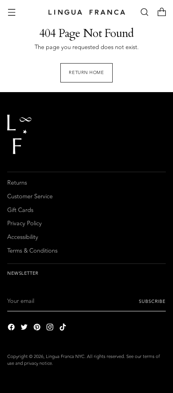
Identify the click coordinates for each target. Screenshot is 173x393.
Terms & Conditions (32, 250)
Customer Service (30, 196)
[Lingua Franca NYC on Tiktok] (63, 328)
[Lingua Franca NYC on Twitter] (25, 328)
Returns (17, 182)
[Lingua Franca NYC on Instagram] (51, 328)
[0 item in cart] (161, 12)
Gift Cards (20, 210)
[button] (144, 12)
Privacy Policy (24, 223)
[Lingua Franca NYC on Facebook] (12, 328)
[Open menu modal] (11, 12)
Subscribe (152, 301)
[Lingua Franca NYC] (86, 12)
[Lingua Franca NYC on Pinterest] (38, 328)
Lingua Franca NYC (65, 356)
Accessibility (22, 237)
